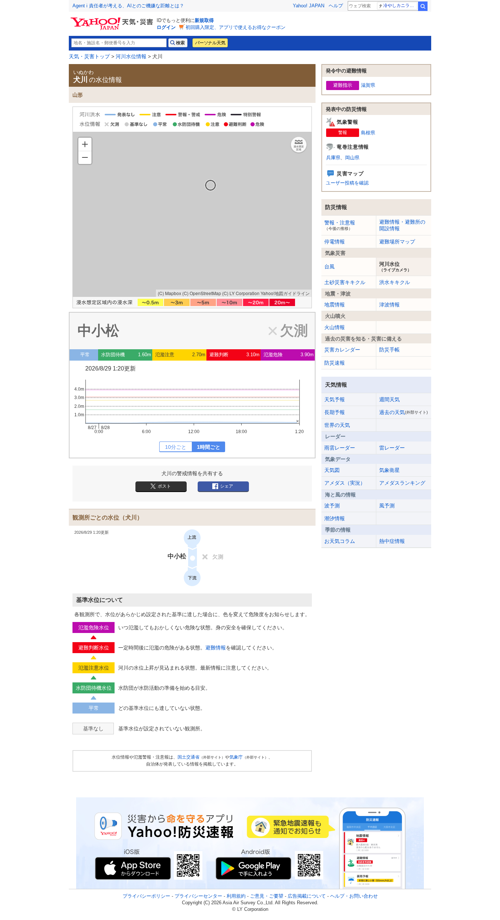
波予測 (332, 506)
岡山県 (352, 157)
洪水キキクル (394, 282)
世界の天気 (337, 425)
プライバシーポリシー (146, 896)
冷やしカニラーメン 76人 (400, 5)
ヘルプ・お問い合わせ (354, 896)
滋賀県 (368, 85)
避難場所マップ (397, 242)
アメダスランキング (402, 483)
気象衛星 (389, 470)
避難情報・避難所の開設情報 (402, 225)
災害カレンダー (342, 350)
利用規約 (236, 896)
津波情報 (389, 305)
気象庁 (236, 757)
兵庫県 (333, 157)
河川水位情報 (131, 56)
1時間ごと (208, 447)
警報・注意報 (339, 225)
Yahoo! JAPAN (308, 5)
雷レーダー (392, 448)
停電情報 (334, 242)
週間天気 (389, 399)
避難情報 (215, 648)
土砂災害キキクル (344, 282)
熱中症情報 (392, 541)
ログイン (166, 27)
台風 (329, 266)
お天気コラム (339, 541)
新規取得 (204, 20)
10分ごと (175, 447)
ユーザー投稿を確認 (347, 183)
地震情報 (334, 305)
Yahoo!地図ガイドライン (285, 293)
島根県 (368, 132)
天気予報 (334, 399)
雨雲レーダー (339, 448)
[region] (192, 214)
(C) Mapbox (169, 293)
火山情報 (334, 327)
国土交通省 (188, 757)
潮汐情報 (334, 518)
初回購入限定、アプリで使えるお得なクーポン (236, 27)
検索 (423, 6)
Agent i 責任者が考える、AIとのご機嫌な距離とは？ (128, 5)
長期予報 (334, 412)
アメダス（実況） (344, 483)
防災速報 (334, 363)
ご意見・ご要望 (266, 896)
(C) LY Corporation (241, 293)
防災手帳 (389, 350)
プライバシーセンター (198, 896)
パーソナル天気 (210, 42)
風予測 (387, 506)
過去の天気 (403, 412)
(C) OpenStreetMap (201, 293)
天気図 (332, 470)
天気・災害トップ (89, 56)
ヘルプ (336, 5)
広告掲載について (307, 896)
